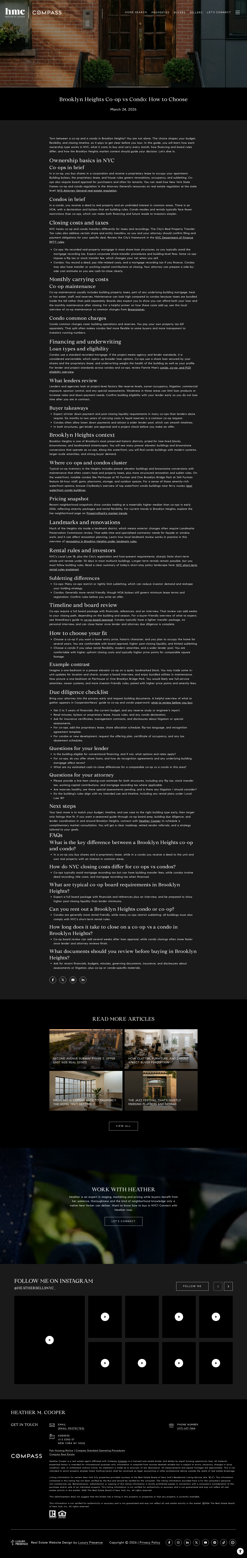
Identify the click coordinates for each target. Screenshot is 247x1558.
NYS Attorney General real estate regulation (87, 190)
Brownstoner (136, 309)
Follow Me (192, 1286)
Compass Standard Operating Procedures (100, 1450)
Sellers (196, 12)
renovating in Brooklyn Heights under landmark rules (101, 541)
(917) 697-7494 (186, 1428)
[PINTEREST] (214, 1542)
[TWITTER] (196, 1542)
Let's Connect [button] (124, 1221)
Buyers (180, 12)
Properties (161, 12)
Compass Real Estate (62, 1454)
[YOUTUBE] (205, 1542)
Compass (122, 1461)
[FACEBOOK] (169, 1542)
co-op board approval (98, 619)
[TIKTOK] (223, 1542)
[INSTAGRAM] (178, 1542)
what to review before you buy (171, 702)
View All (123, 1126)
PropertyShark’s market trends (107, 513)
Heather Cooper (150, 821)
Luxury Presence (90, 1542)
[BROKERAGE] (232, 1542)
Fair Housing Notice (61, 1450)
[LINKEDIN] (187, 1542)
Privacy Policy (150, 1542)
